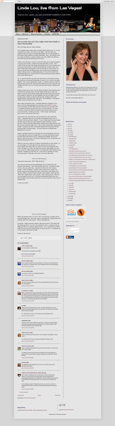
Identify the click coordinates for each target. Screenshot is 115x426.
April (70, 187)
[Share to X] (28, 238)
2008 (69, 200)
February (71, 191)
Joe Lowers (30, 148)
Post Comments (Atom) (29, 398)
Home (18, 34)
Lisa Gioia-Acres (26, 290)
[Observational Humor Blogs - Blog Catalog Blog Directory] (32, 410)
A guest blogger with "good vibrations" (78, 168)
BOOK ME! (55, 34)
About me (25, 34)
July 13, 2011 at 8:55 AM (27, 357)
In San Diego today (73, 149)
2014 (69, 128)
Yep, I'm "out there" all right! (75, 163)
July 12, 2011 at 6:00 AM (27, 266)
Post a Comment (24, 392)
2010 (69, 196)
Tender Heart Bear (26, 346)
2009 (69, 198)
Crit (54, 50)
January (71, 193)
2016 (69, 126)
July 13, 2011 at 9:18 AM (27, 368)
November (71, 138)
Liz (22, 305)
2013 (69, 130)
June (70, 183)
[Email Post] (21, 237)
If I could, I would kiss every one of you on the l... (80, 157)
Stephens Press (45, 80)
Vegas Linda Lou (26, 280)
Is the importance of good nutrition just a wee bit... (81, 155)
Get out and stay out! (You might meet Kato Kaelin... (81, 170)
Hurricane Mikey (26, 261)
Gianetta (24, 362)
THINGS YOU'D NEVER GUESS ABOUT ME (32, 373)
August (71, 145)
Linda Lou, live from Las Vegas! (50, 8)
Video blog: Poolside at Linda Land (77, 151)
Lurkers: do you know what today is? (77, 161)
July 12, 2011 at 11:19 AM (28, 327)
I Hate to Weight (26, 246)
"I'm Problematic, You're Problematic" (78, 165)
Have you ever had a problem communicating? (80, 176)
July (70, 147)
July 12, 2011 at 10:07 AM (28, 300)
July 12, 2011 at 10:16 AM (28, 315)
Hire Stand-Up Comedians (72, 221)
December (71, 136)
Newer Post (21, 395)
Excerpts (47, 34)
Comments (71, 231)
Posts (69, 228)
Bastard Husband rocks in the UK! (77, 172)
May (70, 185)
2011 (69, 134)
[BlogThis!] (26, 238)
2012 (69, 132)
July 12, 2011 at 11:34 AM (28, 341)
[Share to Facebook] (29, 238)
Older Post (57, 395)
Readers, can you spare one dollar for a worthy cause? (82, 159)
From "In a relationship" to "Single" (77, 174)
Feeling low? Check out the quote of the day (79, 153)
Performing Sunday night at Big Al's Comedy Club (81, 180)
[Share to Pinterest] (31, 238)
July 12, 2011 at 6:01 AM (27, 275)
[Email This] (24, 238)
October (71, 140)
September (72, 143)
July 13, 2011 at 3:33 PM (27, 389)
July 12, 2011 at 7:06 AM (27, 285)
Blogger (64, 414)
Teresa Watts (30, 90)
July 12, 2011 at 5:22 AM (27, 256)
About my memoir (36, 34)
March (70, 189)
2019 (69, 124)
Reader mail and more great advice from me (79, 178)
